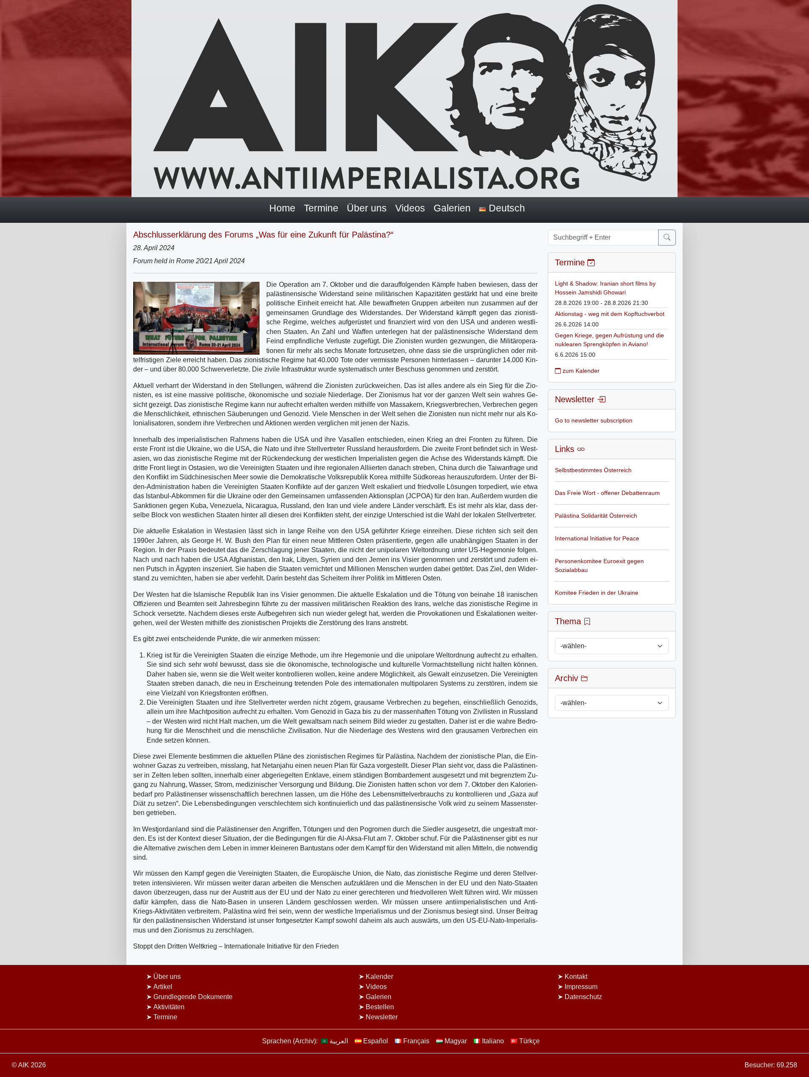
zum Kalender (580, 370)
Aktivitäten (169, 1006)
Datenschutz (583, 996)
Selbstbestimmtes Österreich (593, 470)
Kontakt (576, 976)
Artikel (162, 986)
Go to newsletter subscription (593, 420)
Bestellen (380, 1006)
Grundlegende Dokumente (193, 996)
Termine (321, 208)
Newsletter (382, 1017)
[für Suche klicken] (667, 238)
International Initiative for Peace (597, 538)
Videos (410, 208)
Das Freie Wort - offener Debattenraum (607, 492)
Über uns (367, 208)
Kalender (379, 976)
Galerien (452, 208)
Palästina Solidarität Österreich (596, 515)
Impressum (581, 986)
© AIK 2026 (29, 1065)
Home (282, 208)
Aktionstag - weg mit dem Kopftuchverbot (609, 313)
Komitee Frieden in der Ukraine (596, 592)
